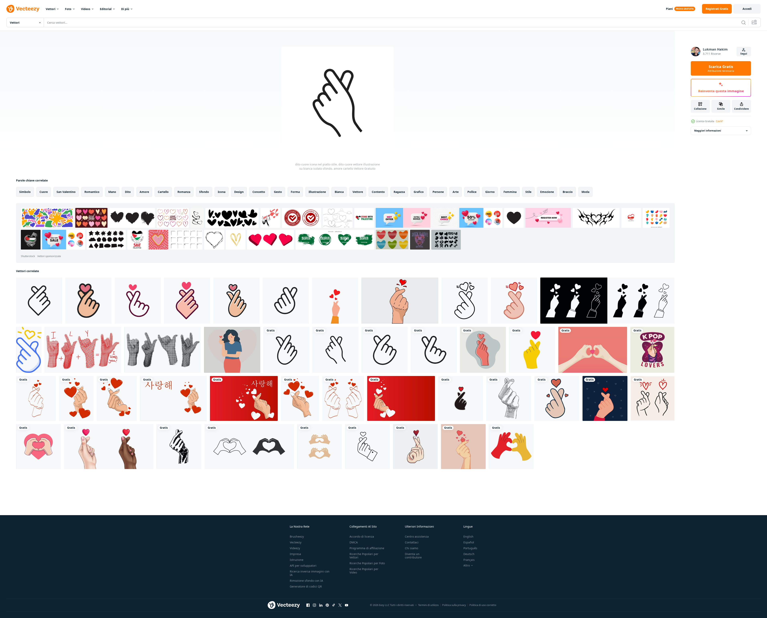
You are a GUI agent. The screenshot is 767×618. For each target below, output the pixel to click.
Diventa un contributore (413, 555)
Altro (466, 565)
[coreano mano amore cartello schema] (465, 301)
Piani (669, 9)
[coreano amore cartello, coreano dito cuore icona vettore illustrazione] (460, 398)
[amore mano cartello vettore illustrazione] (556, 398)
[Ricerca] (743, 22)
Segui (743, 53)
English (468, 536)
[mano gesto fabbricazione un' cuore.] (335, 301)
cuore (44, 192)
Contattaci (411, 542)
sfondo (204, 192)
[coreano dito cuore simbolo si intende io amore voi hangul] (108, 446)
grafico (419, 192)
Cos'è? (719, 121)
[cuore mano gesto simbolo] (532, 350)
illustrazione (317, 192)
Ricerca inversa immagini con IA (309, 573)
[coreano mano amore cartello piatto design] (514, 301)
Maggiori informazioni (707, 130)
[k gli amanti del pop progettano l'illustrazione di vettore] (652, 350)
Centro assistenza (417, 536)
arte (456, 192)
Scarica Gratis (721, 68)
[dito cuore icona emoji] (29, 350)
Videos (85, 9)
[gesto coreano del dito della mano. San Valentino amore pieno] (605, 398)
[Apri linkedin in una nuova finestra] (320, 605)
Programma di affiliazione (367, 548)
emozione (547, 192)
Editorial (105, 9)
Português (470, 548)
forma (295, 192)
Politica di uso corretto (482, 605)
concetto (258, 192)
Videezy (295, 548)
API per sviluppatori (303, 565)
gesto (278, 192)
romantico (91, 192)
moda (585, 192)
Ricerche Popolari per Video (364, 570)
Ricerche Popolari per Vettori (364, 555)
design (239, 192)
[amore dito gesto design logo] (319, 446)
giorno (490, 192)
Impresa (295, 554)
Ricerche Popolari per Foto (367, 563)
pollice (471, 192)
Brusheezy (297, 536)
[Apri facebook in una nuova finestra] (308, 605)
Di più (125, 9)
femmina (510, 192)
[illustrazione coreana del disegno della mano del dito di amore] (415, 446)
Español (468, 542)
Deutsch (468, 554)
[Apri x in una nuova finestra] (340, 605)
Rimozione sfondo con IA (306, 581)
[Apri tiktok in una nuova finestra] (333, 605)
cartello (163, 192)
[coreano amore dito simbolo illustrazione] (508, 398)
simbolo (25, 192)
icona (221, 192)
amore (144, 192)
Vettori (50, 9)
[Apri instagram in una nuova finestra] (314, 605)
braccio (568, 192)
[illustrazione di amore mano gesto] (38, 446)
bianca (339, 192)
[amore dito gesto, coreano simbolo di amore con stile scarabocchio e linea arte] (652, 398)
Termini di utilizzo (428, 605)
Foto (68, 9)
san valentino (66, 192)
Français (469, 560)
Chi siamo (411, 548)
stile (528, 192)
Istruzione (296, 560)
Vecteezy (295, 542)
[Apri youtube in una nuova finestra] (346, 605)
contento (378, 192)
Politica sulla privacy (454, 605)
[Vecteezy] (22, 9)
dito (128, 192)
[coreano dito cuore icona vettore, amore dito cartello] (367, 446)
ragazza (399, 192)
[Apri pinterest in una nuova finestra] (327, 605)
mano (112, 192)
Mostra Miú (446, 240)
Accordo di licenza (362, 536)
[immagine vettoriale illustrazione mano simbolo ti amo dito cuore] (76, 398)
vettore (358, 192)
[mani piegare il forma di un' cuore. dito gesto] (511, 446)
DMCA (354, 542)
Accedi (747, 9)
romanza (183, 192)
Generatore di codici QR (306, 586)
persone (438, 192)
